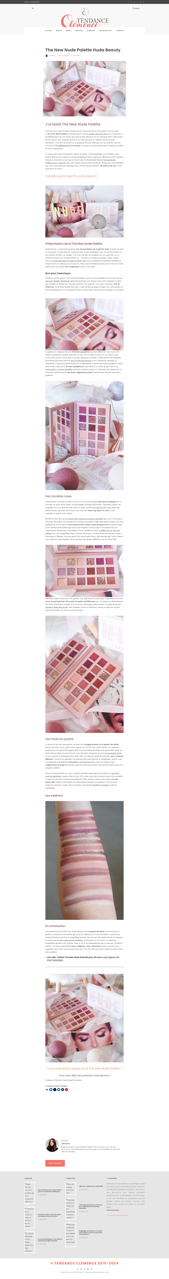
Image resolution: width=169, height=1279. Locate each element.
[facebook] (131, 2)
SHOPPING (91, 31)
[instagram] (137, 2)
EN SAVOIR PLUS (105, 31)
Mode (68, 31)
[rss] (143, 2)
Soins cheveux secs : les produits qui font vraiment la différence (49, 1191)
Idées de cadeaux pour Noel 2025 (91, 1186)
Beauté (59, 31)
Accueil (48, 31)
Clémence (52, 55)
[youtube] (140, 2)
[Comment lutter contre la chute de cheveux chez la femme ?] (29, 1217)
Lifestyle (79, 31)
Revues (66, 55)
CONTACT (120, 31)
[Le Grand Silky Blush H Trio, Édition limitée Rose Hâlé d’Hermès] (29, 1242)
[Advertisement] (84, 1108)
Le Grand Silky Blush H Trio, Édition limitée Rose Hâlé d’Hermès (50, 1240)
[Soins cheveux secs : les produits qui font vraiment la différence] (29, 1193)
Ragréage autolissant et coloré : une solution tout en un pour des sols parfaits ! (90, 1232)
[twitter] (134, 2)
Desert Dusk (79, 157)
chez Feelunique (55, 960)
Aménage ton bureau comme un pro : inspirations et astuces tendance (90, 1206)
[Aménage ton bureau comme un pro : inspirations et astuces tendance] (70, 1209)
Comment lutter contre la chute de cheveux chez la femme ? (49, 1215)
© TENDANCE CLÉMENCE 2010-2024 (84, 1263)
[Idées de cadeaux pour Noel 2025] (70, 1188)
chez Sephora (110, 957)
